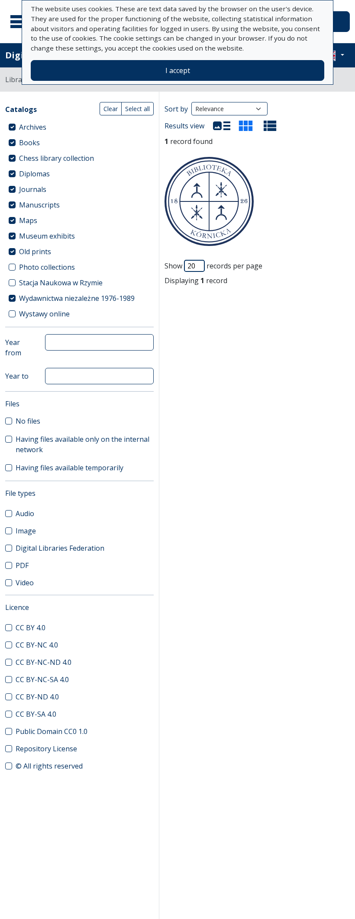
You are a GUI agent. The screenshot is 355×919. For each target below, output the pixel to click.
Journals (32, 189)
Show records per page (213, 266)
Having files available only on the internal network (82, 444)
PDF (22, 565)
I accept (177, 70)
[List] (221, 126)
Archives (32, 127)
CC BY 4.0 (30, 627)
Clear (110, 109)
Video (25, 582)
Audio (25, 513)
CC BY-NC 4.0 (37, 645)
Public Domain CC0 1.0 (51, 731)
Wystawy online (44, 314)
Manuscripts (39, 205)
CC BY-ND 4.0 (37, 697)
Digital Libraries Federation (60, 548)
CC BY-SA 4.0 (36, 714)
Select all (137, 109)
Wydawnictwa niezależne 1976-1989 (77, 298)
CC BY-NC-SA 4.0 (42, 679)
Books (29, 142)
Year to (17, 376)
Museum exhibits (47, 236)
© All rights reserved (49, 766)
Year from (13, 347)
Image (26, 531)
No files (28, 421)
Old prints (35, 251)
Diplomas (34, 174)
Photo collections (47, 267)
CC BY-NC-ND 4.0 (43, 662)
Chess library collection (56, 158)
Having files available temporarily (69, 467)
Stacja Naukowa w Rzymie (61, 282)
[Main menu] (21, 21)
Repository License (46, 748)
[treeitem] (79, 127)
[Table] (270, 126)
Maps (28, 220)
